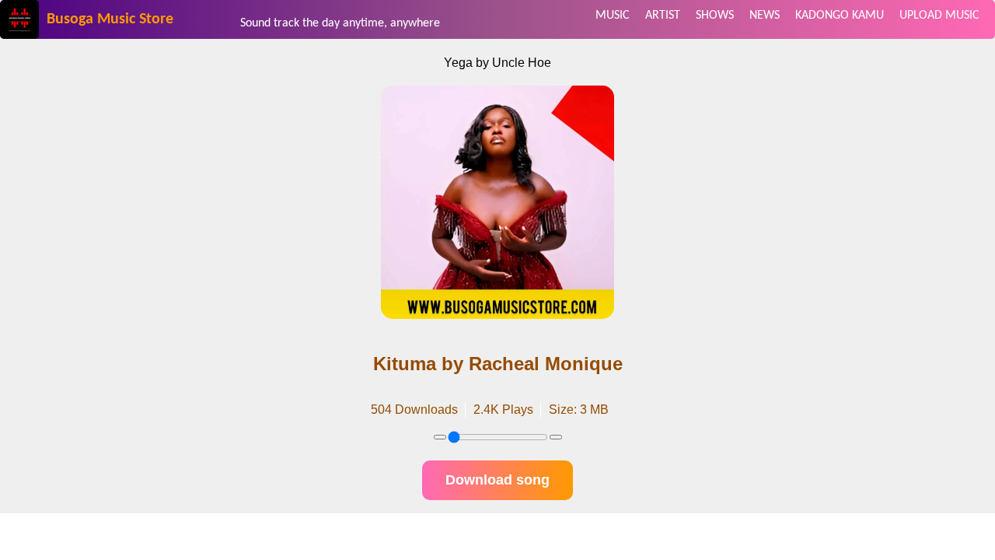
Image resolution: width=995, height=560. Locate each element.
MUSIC (612, 15)
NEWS (764, 15)
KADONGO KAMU (839, 15)
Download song (497, 480)
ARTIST (662, 15)
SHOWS (715, 15)
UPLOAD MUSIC (939, 15)
